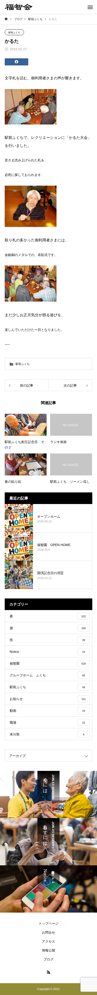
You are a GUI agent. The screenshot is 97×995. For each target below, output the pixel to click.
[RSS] (48, 972)
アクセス (48, 941)
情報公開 (48, 950)
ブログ (48, 959)
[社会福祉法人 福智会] (18, 7)
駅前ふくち (14, 32)
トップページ (48, 923)
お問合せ (48, 932)
